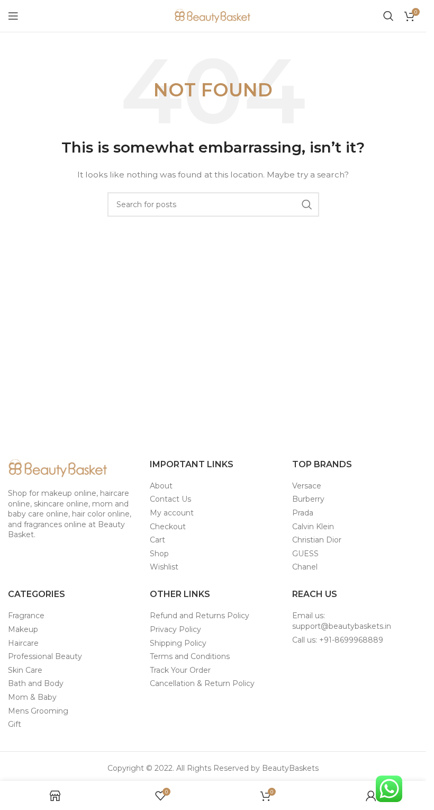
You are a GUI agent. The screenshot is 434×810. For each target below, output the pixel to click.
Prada (302, 513)
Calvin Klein (313, 526)
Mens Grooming (38, 711)
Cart (157, 540)
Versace (306, 486)
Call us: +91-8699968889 (337, 640)
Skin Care (25, 670)
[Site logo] (213, 15)
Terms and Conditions (190, 656)
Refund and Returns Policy (199, 615)
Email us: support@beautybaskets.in (341, 621)
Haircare (23, 643)
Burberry (308, 499)
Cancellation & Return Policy (202, 683)
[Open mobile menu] (13, 15)
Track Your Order (180, 670)
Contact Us (170, 499)
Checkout (168, 526)
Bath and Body (36, 683)
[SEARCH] (307, 204)
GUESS (305, 553)
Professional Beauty (45, 656)
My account (172, 513)
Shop (159, 553)
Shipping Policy (178, 643)
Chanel (305, 567)
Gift (14, 724)
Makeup (23, 629)
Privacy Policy (175, 629)
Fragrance (26, 615)
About (161, 486)
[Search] (388, 15)
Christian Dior (316, 540)
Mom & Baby (32, 697)
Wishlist (164, 567)
